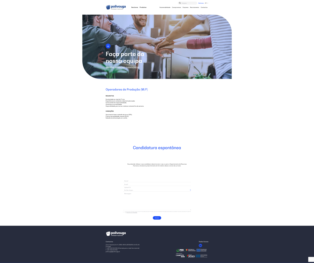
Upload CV (127, 187)
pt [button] (206, 3)
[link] (134, 7)
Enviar (157, 218)
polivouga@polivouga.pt (113, 251)
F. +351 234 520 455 (112, 250)
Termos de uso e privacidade (132, 212)
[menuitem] (134, 7)
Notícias (201, 3)
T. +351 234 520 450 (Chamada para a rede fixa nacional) (122, 248)
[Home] (116, 7)
